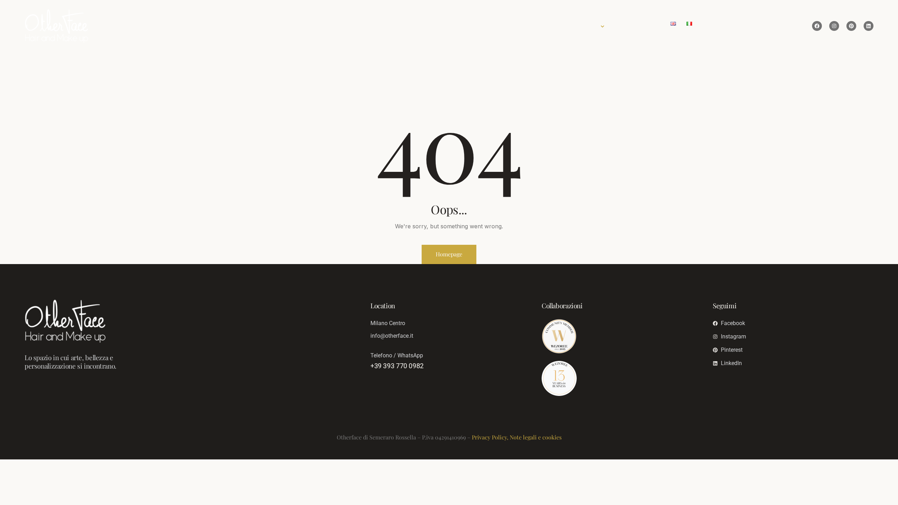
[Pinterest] (851, 26)
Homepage (449, 254)
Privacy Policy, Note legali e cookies (517, 437)
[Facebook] (817, 26)
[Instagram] (834, 26)
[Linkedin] (868, 26)
